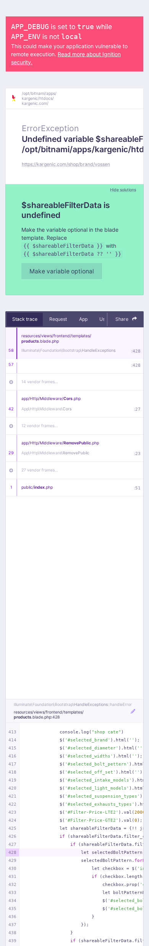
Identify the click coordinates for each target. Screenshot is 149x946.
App (83, 319)
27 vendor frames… (39, 470)
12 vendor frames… (39, 425)
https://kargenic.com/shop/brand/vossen (66, 164)
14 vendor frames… (39, 381)
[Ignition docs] (16, 98)
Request (58, 319)
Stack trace (24, 319)
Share (122, 319)
